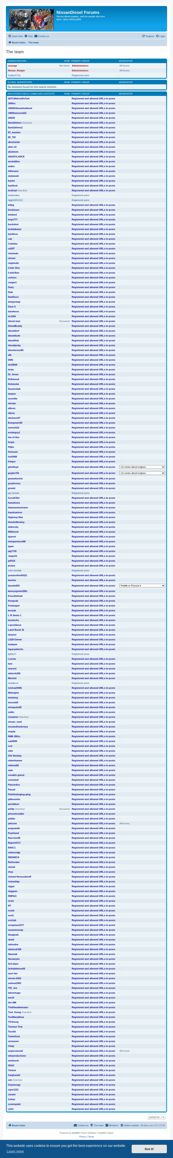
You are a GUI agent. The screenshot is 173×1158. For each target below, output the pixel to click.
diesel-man (14, 321)
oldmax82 (13, 765)
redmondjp (14, 852)
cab (10, 239)
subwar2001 (14, 983)
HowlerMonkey (16, 522)
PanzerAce (14, 784)
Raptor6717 (14, 843)
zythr (11, 1109)
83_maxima (14, 132)
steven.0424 (14, 978)
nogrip (11, 731)
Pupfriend (13, 833)
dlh (10, 355)
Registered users (80, 75)
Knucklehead (15, 596)
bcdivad (12, 190)
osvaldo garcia (16, 775)
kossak (12, 610)
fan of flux (13, 437)
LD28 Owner (15, 639)
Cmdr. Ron (14, 268)
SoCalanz (13, 964)
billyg (11, 205)
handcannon (15, 512)
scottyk (12, 920)
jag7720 (12, 551)
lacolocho (13, 620)
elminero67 (14, 418)
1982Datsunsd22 (17, 113)
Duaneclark (14, 389)
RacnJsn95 (14, 838)
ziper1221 (13, 1089)
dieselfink (13, 340)
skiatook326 (14, 949)
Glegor (12, 461)
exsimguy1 (14, 432)
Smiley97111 (14, 75)
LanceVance (14, 625)
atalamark (13, 176)
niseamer (13, 717)
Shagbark (13, 934)
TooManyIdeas (16, 1017)
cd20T (11, 248)
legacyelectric (15, 649)
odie (10, 751)
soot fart (13, 973)
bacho (11, 180)
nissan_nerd (15, 722)
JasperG (12, 556)
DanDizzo (13, 297)
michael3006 (15, 688)
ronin (11, 901)
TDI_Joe (12, 988)
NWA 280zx (14, 736)
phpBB (75, 1133)
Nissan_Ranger (16, 70)
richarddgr (14, 881)
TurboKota (14, 1036)
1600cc (12, 103)
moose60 (13, 702)
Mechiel (12, 678)
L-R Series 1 (14, 615)
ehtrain (12, 403)
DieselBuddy (15, 326)
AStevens (13, 171)
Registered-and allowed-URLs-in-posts (31, 94)
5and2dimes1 (15, 127)
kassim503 (14, 585)
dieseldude (14, 335)
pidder (11, 818)
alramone (13, 151)
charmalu (13, 253)
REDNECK (13, 857)
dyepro (12, 393)
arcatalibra (14, 161)
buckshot (13, 224)
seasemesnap (15, 930)
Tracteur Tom (15, 1026)
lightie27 (12, 654)
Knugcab (13, 601)
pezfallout (13, 804)
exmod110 (13, 427)
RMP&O (12, 896)
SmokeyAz (14, 959)
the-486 (12, 1002)
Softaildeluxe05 (16, 968)
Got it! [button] (149, 1149)
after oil (12, 147)
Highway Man (15, 517)
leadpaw (12, 644)
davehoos (13, 311)
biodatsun (13, 210)
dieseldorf (13, 331)
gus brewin (13, 493)
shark (11, 939)
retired (11, 867)
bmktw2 (12, 214)
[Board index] (32, 19)
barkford (13, 185)
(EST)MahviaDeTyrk (19, 98)
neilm (11, 712)
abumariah (14, 142)
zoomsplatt (14, 1104)
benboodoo (13, 195)
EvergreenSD (15, 422)
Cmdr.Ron (13, 272)
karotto (12, 580)
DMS (10, 360)
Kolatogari (14, 605)
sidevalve (13, 944)
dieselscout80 (15, 350)
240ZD (11, 118)
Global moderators (20, 82)
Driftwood (13, 379)
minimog (13, 697)
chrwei (11, 258)
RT (9, 905)
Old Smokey (15, 755)
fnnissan (13, 452)
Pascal (11, 789)
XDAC (11, 1065)
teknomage (14, 993)
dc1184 (12, 316)
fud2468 (12, 456)
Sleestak (12, 954)
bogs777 (13, 219)
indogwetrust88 (17, 541)
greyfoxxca (14, 483)
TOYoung (13, 1022)
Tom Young (14, 1012)
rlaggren (12, 891)
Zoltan (11, 1099)
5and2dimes (15, 122)
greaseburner (15, 478)
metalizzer (13, 683)
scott (11, 915)
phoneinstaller (16, 813)
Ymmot (12, 1070)
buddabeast (14, 229)
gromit (11, 488)
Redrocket (13, 862)
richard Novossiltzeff (19, 876)
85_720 (12, 137)
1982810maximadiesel (20, 108)
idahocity (13, 527)
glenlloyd (13, 467)
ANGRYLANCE (16, 156)
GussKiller (14, 498)
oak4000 (12, 741)
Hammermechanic (18, 507)
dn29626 (12, 364)
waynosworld (15, 1051)
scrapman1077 (16, 925)
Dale (10, 292)
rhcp (10, 872)
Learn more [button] (15, 1151)
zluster (12, 1094)
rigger (11, 886)
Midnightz (13, 692)
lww (10, 663)
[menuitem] (28, 36)
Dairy (11, 287)
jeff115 (11, 561)
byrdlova (13, 234)
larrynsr (12, 634)
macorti (12, 668)
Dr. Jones (13, 374)
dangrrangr (14, 301)
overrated (13, 780)
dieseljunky (14, 345)
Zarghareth (14, 1075)
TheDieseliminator (18, 1007)
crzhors (12, 277)
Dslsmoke (13, 384)
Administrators (17, 61)
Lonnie (12, 659)
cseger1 (12, 282)
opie (10, 770)
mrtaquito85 (15, 707)
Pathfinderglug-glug (19, 794)
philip (11, 809)
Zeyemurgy (14, 1085)
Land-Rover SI (16, 630)
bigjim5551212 (15, 200)
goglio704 (13, 473)
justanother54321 (17, 575)
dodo (11, 369)
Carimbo (13, 243)
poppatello (14, 828)
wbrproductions (17, 1055)
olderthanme (15, 760)
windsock (13, 1060)
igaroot (12, 536)
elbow (11, 413)
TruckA (12, 1031)
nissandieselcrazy (18, 726)
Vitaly (11, 1046)
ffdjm (11, 447)
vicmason (13, 1041)
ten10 (11, 997)
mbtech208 (14, 673)
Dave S (12, 306)
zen (10, 1080)
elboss (11, 408)
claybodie (13, 263)
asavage (12, 65)
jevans (11, 565)
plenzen (12, 823)
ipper (11, 546)
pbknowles (14, 799)
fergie (11, 442)
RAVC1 (12, 847)
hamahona (14, 502)
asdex (11, 166)
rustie (11, 910)
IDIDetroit (13, 531)
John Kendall (14, 570)
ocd (10, 746)
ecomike (12, 398)
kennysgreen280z (17, 591)
